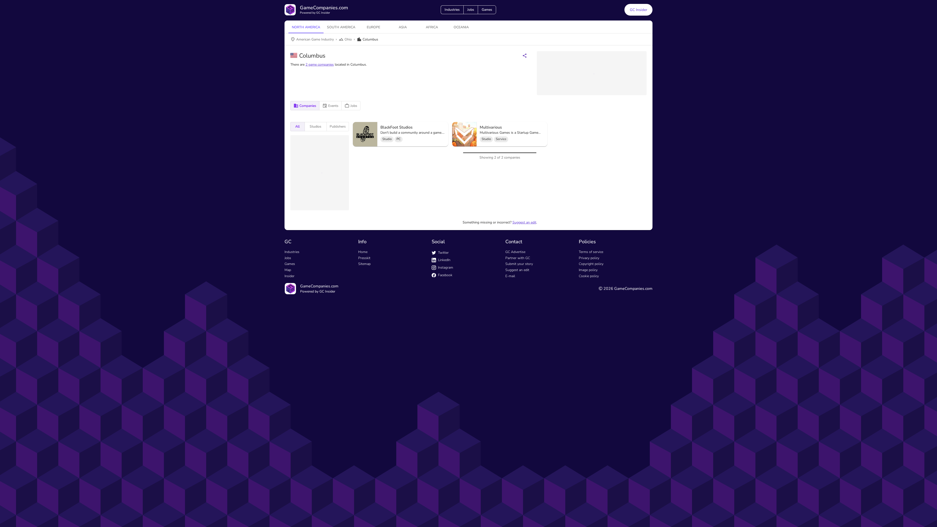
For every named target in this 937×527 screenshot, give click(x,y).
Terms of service (591, 329)
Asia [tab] (403, 27)
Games (487, 9)
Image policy (588, 347)
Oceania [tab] (461, 27)
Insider (290, 353)
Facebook (445, 352)
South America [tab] (341, 27)
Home (362, 329)
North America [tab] (306, 27)
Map (288, 347)
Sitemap (364, 341)
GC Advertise (515, 329)
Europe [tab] (373, 27)
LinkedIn (444, 337)
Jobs (470, 9)
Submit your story (519, 341)
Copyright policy (591, 341)
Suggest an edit (524, 299)
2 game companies (320, 64)
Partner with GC (517, 335)
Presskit (364, 335)
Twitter (443, 329)
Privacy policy (589, 335)
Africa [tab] (432, 27)
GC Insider (638, 9)
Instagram (445, 344)
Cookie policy (589, 353)
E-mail (510, 353)
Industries (452, 9)
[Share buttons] (524, 55)
